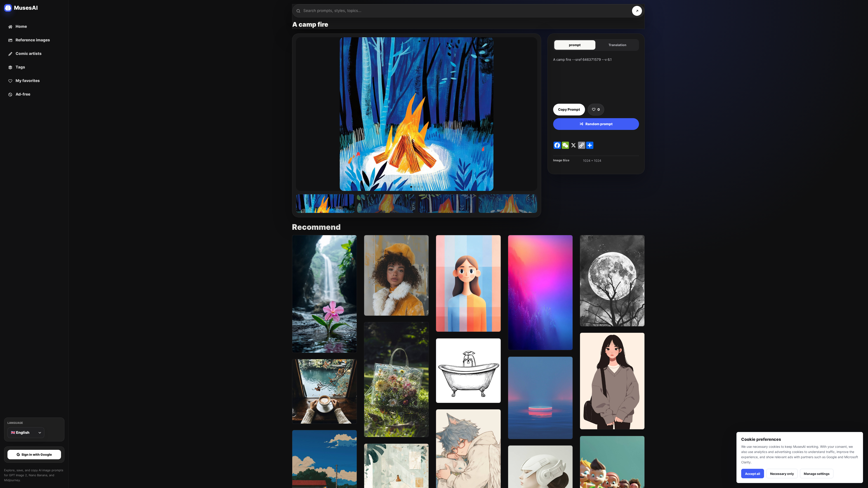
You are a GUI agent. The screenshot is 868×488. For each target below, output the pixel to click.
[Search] (637, 11)
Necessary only (782, 474)
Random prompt (599, 124)
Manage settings (817, 474)
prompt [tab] (575, 45)
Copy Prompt (569, 109)
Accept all (752, 474)
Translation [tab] (617, 45)
